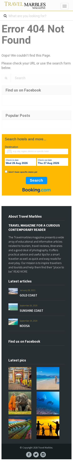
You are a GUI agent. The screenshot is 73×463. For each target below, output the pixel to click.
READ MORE (20, 271)
